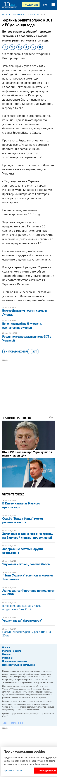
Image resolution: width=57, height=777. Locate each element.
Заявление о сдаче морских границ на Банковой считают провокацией (27, 535)
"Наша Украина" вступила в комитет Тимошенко (27, 577)
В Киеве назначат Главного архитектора (21, 505)
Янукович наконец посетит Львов (26, 564)
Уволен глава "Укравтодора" (22, 620)
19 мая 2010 (33, 14)
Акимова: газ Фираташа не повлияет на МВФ (28, 592)
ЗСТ (35, 351)
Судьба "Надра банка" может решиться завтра (22, 520)
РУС (45, 4)
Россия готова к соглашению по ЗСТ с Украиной (26, 338)
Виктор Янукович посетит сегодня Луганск (24, 312)
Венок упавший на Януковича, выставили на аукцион (21, 325)
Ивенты (6, 654)
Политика (18, 14)
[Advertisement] (28, 383)
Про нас (6, 647)
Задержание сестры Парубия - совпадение (23, 551)
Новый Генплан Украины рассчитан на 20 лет (26, 633)
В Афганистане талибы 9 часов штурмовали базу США (21, 607)
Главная (6, 14)
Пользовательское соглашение (18, 664)
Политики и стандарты (14, 661)
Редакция (7, 657)
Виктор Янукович (16, 351)
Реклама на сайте (11, 650)
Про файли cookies (12, 770)
